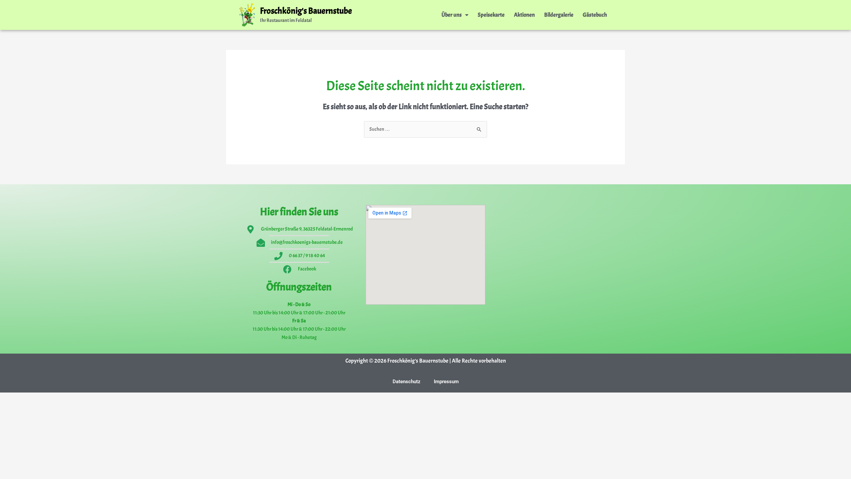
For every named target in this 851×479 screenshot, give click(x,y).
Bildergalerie (558, 14)
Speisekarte (491, 14)
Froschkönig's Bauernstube (306, 10)
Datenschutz (407, 382)
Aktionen (524, 14)
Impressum (446, 382)
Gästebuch (595, 14)
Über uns (451, 14)
